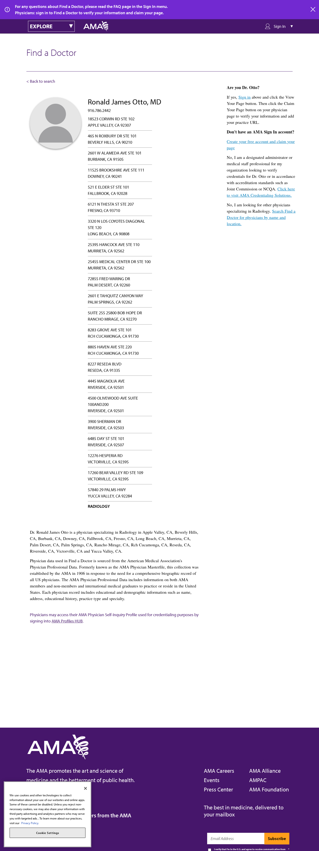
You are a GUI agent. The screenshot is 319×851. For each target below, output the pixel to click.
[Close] (85, 788)
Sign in (244, 97)
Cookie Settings (47, 833)
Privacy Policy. (30, 823)
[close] (313, 9)
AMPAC (257, 779)
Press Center (218, 789)
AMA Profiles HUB (67, 621)
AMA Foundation (269, 789)
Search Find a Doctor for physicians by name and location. (261, 217)
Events (212, 779)
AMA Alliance (265, 770)
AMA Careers (219, 770)
